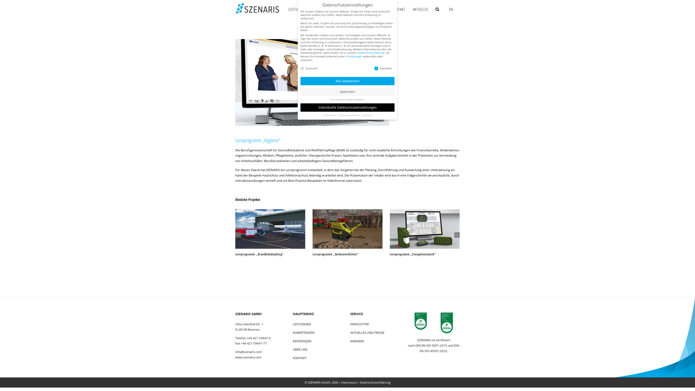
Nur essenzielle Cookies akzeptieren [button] (347, 99)
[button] (437, 9)
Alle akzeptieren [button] (348, 81)
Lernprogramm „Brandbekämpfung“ (259, 254)
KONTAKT (299, 358)
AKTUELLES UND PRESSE (367, 333)
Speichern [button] (347, 91)
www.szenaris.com (248, 357)
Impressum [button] (367, 115)
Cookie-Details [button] (329, 115)
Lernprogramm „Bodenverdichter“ (336, 254)
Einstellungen (354, 56)
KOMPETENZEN (304, 333)
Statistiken (386, 68)
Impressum (349, 382)
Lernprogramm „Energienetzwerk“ (413, 254)
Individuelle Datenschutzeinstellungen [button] (348, 107)
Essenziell (311, 68)
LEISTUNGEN (302, 324)
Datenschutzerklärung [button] (349, 115)
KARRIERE (357, 341)
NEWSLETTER (359, 324)
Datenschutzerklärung (375, 382)
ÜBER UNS (300, 349)
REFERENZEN (302, 341)
